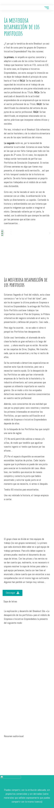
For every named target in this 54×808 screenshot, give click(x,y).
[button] (4, 233)
